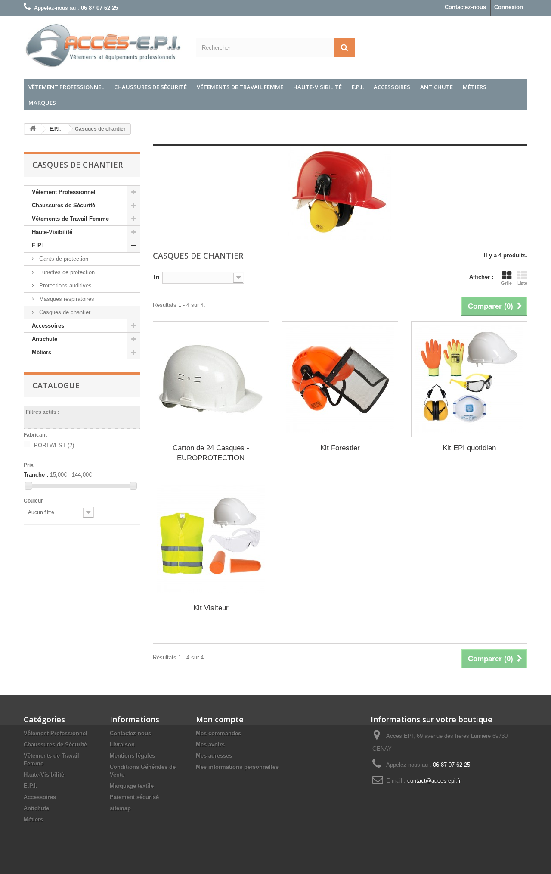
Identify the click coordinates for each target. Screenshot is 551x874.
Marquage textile (132, 786)
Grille (506, 283)
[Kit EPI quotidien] (469, 379)
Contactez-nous (465, 7)
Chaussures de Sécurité (150, 87)
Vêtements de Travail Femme (240, 87)
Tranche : (36, 474)
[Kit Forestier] (340, 379)
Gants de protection (62, 259)
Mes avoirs (210, 744)
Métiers (474, 87)
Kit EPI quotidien (469, 448)
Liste (522, 283)
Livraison (122, 744)
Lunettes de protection (66, 272)
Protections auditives (64, 285)
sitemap (120, 808)
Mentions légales (132, 755)
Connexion (508, 7)
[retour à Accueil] (33, 129)
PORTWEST (54, 445)
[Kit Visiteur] (211, 539)
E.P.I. (358, 87)
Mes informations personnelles (237, 767)
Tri (156, 277)
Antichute (436, 87)
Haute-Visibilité (317, 87)
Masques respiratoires (65, 299)
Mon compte (220, 719)
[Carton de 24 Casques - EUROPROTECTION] (211, 379)
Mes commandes (218, 733)
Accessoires (392, 87)
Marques (42, 102)
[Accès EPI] (103, 46)
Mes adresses (214, 755)
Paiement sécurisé (134, 797)
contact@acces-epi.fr (434, 780)
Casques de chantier (63, 312)
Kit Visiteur (211, 608)
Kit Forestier (340, 448)
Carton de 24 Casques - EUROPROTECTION (211, 453)
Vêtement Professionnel (66, 87)
